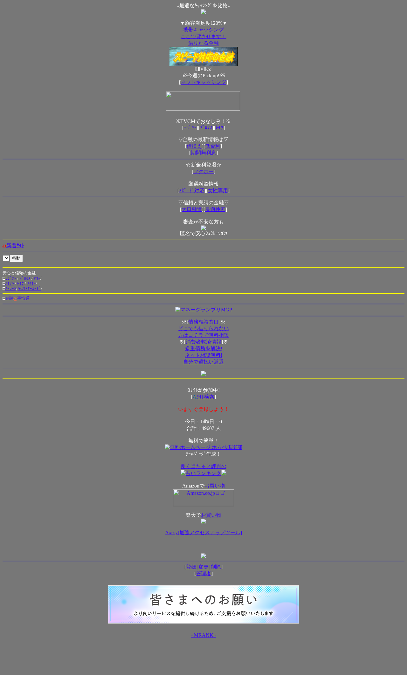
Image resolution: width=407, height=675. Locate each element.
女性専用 (218, 190)
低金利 (212, 146)
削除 (216, 566)
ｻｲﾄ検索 (205, 396)
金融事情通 (17, 298)
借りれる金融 (203, 43)
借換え (194, 146)
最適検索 (215, 209)
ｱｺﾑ (37, 278)
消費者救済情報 (203, 341)
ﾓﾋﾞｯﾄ (190, 127)
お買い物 (214, 485)
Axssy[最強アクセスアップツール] (203, 532)
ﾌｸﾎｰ (31, 283)
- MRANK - (203, 635)
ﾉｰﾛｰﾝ (10, 288)
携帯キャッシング (203, 29)
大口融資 (192, 209)
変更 (203, 566)
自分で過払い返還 (203, 362)
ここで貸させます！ (203, 36)
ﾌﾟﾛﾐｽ (206, 127)
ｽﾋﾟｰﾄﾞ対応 (191, 190)
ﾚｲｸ (219, 127)
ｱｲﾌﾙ (9, 283)
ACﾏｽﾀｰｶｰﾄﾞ (29, 288)
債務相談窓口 (203, 321)
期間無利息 (203, 152)
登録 (191, 566)
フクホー (203, 171)
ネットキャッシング (203, 82)
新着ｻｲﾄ (15, 245)
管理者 (203, 573)
